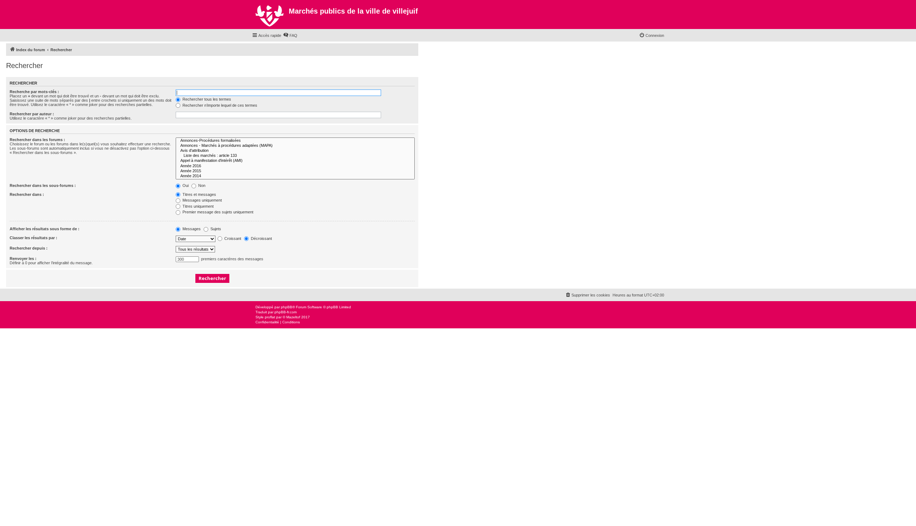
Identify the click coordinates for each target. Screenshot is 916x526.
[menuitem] (290, 35)
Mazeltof (293, 317)
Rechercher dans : (27, 194)
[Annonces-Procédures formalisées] (295, 140)
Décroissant (261, 238)
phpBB (286, 307)
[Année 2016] (295, 166)
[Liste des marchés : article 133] (295, 155)
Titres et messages (198, 194)
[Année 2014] (295, 176)
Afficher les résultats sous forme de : (44, 229)
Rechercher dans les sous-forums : (43, 185)
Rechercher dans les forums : (37, 139)
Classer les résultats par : (33, 238)
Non (201, 185)
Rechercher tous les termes (206, 99)
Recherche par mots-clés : (34, 92)
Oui (185, 185)
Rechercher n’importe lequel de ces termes (219, 105)
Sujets (215, 229)
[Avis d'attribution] (295, 150)
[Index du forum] (270, 14)
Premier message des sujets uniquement (217, 212)
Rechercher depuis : (29, 248)
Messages (191, 229)
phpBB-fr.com (285, 312)
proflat (270, 317)
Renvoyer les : (23, 258)
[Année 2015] (295, 171)
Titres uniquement (197, 206)
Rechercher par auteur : (32, 114)
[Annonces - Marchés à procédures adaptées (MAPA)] (295, 145)
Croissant (232, 238)
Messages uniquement (201, 200)
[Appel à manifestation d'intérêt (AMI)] (295, 160)
